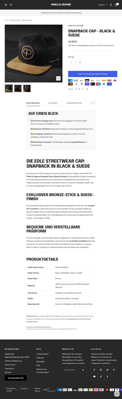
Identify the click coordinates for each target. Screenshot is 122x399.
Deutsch (101, 5)
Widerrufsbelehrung (13, 361)
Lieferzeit (53, 103)
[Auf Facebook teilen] (75, 89)
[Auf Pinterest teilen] (79, 89)
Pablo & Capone (76, 26)
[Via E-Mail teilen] (87, 89)
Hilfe (38, 365)
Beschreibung (33, 103)
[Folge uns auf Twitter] (101, 370)
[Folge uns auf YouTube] (94, 376)
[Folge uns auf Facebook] (94, 370)
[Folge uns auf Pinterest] (114, 370)
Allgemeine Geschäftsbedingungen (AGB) (17, 355)
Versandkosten (83, 45)
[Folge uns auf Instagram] (107, 370)
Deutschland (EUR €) (10, 390)
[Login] (111, 5)
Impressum (9, 368)
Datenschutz (10, 365)
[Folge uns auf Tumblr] (107, 376)
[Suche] (11, 5)
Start (6, 20)
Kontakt (8, 372)
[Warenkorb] (116, 5)
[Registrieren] (83, 370)
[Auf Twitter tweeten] (83, 89)
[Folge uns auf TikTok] (101, 376)
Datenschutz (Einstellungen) (42, 370)
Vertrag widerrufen (16, 378)
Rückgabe (40, 361)
